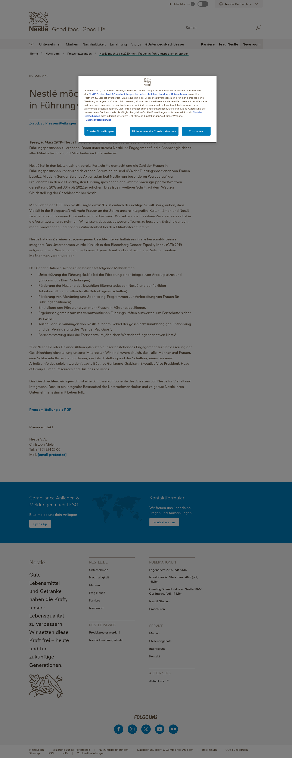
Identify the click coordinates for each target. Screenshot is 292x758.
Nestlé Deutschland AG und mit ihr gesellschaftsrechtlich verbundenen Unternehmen (138, 94)
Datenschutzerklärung (98, 119)
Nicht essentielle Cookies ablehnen (154, 131)
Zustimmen (196, 131)
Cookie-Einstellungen (100, 131)
